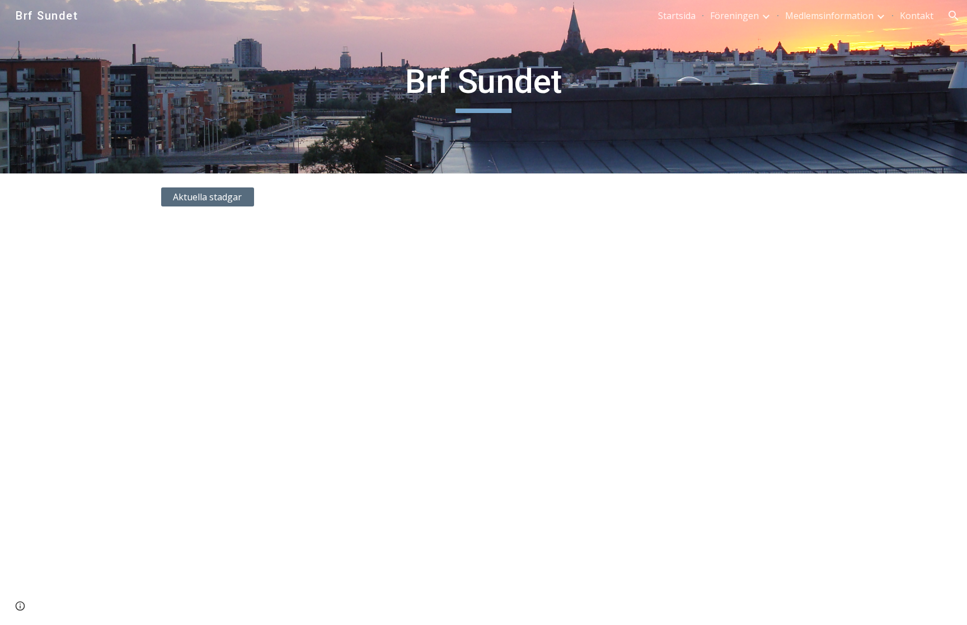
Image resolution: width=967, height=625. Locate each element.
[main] (483, 87)
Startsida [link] (677, 16)
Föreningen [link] (734, 16)
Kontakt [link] (916, 16)
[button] (953, 15)
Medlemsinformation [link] (829, 16)
